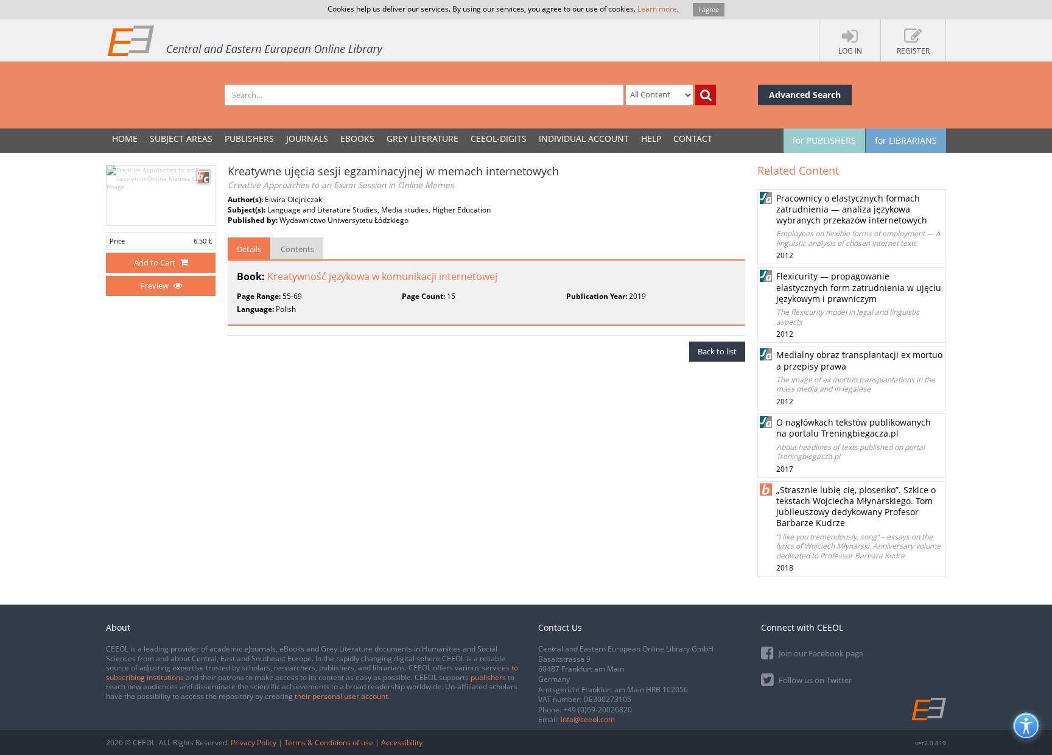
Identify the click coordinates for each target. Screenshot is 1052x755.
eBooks (357, 138)
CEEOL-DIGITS (499, 138)
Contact (692, 138)
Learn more (657, 9)
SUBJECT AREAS (181, 138)
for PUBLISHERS (824, 140)
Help (651, 138)
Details (249, 249)
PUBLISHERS (249, 138)
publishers (488, 677)
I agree (708, 9)
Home (125, 138)
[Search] (705, 95)
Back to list (717, 351)
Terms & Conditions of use (328, 742)
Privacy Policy (253, 742)
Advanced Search (805, 94)
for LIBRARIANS (906, 140)
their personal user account (341, 696)
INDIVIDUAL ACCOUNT (584, 138)
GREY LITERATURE (422, 138)
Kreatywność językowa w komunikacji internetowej (382, 276)
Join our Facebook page (820, 653)
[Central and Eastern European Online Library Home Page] (246, 40)
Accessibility (402, 742)
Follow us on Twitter (814, 680)
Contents (297, 249)
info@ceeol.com (588, 719)
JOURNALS (307, 138)
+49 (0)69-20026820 (597, 709)
